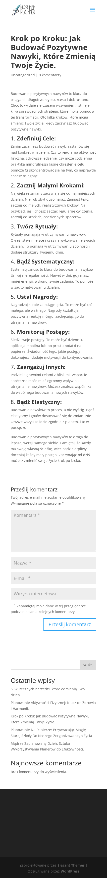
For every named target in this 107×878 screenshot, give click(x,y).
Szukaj (88, 664)
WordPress (70, 871)
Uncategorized (23, 75)
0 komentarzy (50, 75)
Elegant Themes (71, 865)
